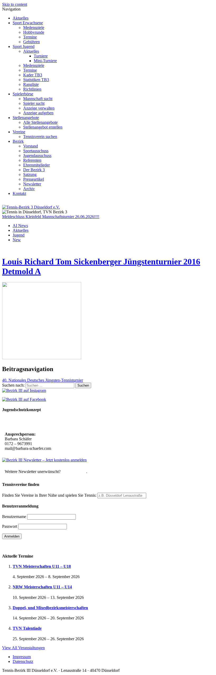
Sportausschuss (35, 151)
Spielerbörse (23, 94)
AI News (20, 225)
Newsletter (32, 184)
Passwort (9, 526)
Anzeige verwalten (39, 108)
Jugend (18, 235)
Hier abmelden (74, 471)
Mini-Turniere (45, 60)
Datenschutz (23, 661)
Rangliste (31, 84)
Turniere (41, 56)
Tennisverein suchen (40, 136)
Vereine (19, 132)
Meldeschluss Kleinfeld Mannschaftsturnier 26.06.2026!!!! (50, 216)
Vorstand (30, 146)
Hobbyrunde (33, 32)
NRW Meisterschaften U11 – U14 (42, 587)
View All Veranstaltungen (23, 648)
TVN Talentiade (27, 628)
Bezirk (18, 141)
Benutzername (14, 516)
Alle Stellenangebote (40, 122)
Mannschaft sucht (37, 98)
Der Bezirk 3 (34, 169)
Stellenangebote (26, 117)
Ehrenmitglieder (36, 165)
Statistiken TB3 (36, 79)
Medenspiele (33, 27)
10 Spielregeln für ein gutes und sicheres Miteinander (52, 422)
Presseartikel (33, 179)
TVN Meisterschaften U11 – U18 (42, 566)
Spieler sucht (34, 103)
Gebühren (31, 42)
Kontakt (19, 193)
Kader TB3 (32, 75)
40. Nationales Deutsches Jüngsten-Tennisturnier (42, 380)
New (17, 240)
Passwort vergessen (18, 545)
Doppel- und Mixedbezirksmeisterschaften (50, 607)
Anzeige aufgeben (38, 113)
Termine (30, 37)
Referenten (32, 160)
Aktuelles (20, 18)
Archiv (29, 188)
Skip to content (14, 4)
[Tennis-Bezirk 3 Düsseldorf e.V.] (31, 207)
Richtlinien (32, 89)
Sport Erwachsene (28, 23)
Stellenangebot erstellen (42, 127)
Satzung (30, 174)
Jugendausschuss (37, 155)
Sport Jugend (24, 46)
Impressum (22, 656)
